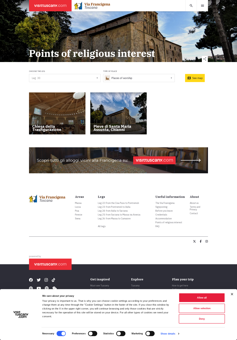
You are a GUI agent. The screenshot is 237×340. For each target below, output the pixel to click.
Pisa (77, 210)
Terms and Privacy (195, 208)
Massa (78, 203)
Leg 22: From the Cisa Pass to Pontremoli (118, 203)
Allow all (202, 297)
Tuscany (135, 285)
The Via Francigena (165, 203)
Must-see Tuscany (99, 285)
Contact (194, 213)
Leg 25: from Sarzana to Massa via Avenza (119, 214)
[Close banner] (232, 294)
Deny (202, 318)
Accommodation (163, 218)
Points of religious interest (168, 222)
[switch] (92, 333)
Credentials (161, 214)
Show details (168, 333)
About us (194, 203)
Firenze (78, 214)
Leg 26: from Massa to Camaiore (114, 218)
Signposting (161, 206)
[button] (205, 59)
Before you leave (164, 210)
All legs (102, 226)
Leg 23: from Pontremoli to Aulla (114, 206)
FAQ (157, 226)
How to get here (180, 285)
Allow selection (202, 308)
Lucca (78, 206)
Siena (77, 218)
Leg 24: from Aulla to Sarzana (113, 210)
